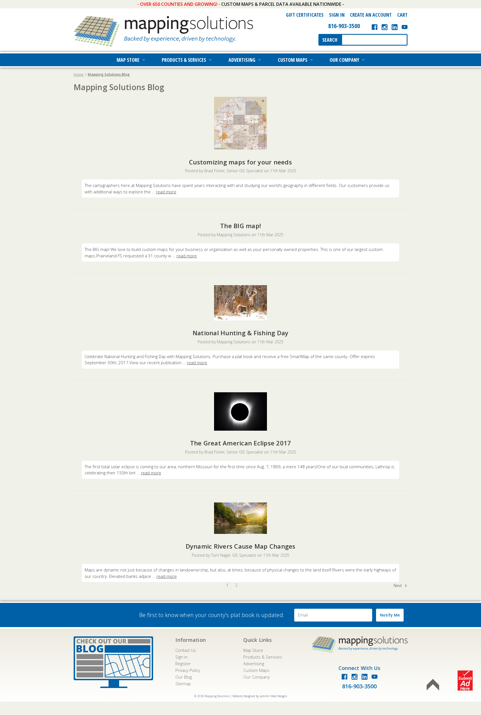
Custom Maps (292, 59)
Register (183, 663)
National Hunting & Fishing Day (241, 333)
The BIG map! (240, 225)
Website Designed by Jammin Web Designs (259, 696)
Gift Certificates (304, 14)
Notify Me (390, 615)
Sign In (337, 14)
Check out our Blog (113, 662)
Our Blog (183, 677)
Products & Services (184, 59)
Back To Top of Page (432, 685)
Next (398, 585)
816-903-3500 (344, 25)
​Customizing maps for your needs (240, 162)
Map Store (128, 59)
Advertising (242, 59)
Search (329, 39)
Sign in (181, 657)
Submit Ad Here (465, 680)
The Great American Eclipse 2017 (240, 443)
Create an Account (371, 14)
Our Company (344, 59)
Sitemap (183, 683)
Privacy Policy (187, 670)
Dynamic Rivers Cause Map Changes (241, 546)
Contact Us (185, 650)
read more (166, 191)
